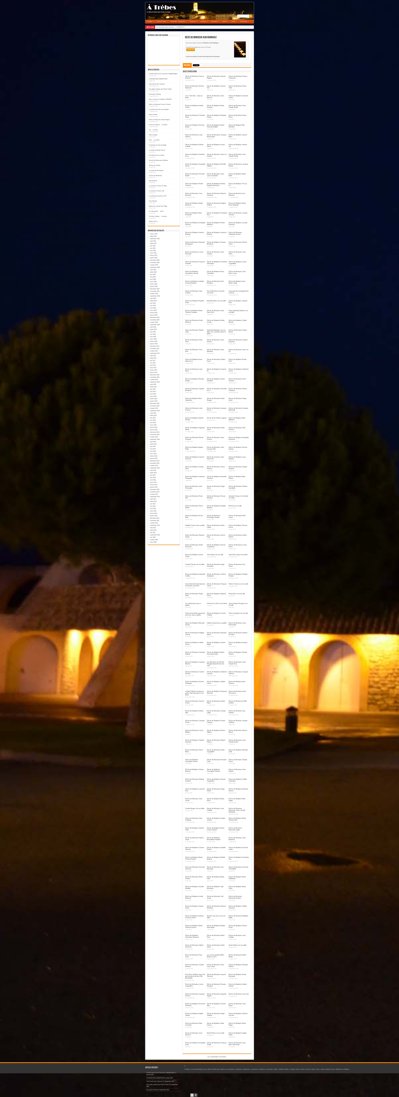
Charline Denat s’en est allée (194, 564)
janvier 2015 (153, 430)
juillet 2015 (153, 415)
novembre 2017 (154, 348)
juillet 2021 (153, 243)
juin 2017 (153, 360)
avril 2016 (153, 394)
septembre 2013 (155, 468)
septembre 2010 (155, 535)
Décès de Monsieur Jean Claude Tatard (237, 106)
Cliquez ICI (190, 49)
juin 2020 (153, 274)
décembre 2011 (154, 518)
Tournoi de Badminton (155, 175)
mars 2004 (153, 542)
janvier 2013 (153, 487)
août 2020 (153, 269)
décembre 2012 (154, 489)
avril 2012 (153, 508)
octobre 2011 (154, 523)
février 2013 (153, 484)
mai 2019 (153, 305)
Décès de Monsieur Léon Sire (239, 994)
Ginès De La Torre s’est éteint (217, 603)
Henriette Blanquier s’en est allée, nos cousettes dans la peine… (216, 331)
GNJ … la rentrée (154, 140)
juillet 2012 (153, 501)
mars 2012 (153, 511)
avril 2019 (153, 308)
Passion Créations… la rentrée (158, 124)
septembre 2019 (155, 296)
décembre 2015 (154, 403)
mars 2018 (153, 339)
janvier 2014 (153, 458)
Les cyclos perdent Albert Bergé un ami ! (215, 956)
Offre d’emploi (153, 135)
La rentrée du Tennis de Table (158, 186)
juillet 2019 (153, 301)
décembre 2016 (154, 375)
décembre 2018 (154, 317)
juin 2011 (152, 532)
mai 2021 (153, 248)
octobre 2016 (154, 379)
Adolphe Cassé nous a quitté (195, 525)
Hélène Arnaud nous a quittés (217, 623)
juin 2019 (153, 303)
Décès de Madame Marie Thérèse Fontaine (193, 311)
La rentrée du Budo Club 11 (157, 150)
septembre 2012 (155, 496)
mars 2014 (153, 453)
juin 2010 (153, 537)
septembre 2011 (155, 525)
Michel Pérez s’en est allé (215, 1033)
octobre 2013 (154, 465)
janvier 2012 (153, 516)
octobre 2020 (154, 265)
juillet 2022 (153, 236)
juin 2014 (153, 446)
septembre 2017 (155, 353)
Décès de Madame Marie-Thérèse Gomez (194, 926)
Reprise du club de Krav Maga (158, 206)
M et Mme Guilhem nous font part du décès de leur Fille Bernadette (195, 976)
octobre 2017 (154, 351)
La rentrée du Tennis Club (156, 191)
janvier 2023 (153, 234)
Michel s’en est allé (235, 506)
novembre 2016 (154, 377)
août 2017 (153, 355)
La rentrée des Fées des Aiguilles (159, 109)
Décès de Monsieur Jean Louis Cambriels (215, 174)
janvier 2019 (153, 315)
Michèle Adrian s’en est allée (216, 301)
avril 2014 (153, 451)
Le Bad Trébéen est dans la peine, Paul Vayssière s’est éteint (194, 693)
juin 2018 (153, 332)
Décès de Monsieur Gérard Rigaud (159, 119)
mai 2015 (153, 420)
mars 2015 (153, 425)
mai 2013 (153, 477)
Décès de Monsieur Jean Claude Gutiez (237, 741)
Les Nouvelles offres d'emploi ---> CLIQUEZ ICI (170, 27)
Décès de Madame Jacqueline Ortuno (191, 760)
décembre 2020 (154, 260)
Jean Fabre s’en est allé (215, 554)
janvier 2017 (153, 372)
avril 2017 (153, 365)
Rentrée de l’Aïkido (154, 165)
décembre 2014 (154, 432)
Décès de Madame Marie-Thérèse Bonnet (194, 858)
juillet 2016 (153, 387)
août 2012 (153, 499)
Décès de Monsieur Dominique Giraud (213, 516)
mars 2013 (153, 482)
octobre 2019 (154, 293)
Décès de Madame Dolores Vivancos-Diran (194, 916)
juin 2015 (153, 418)
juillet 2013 (153, 473)
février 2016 (153, 398)
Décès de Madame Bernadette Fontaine (213, 838)
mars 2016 (153, 396)
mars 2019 (153, 310)
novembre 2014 (154, 434)
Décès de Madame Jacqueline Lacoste (191, 272)
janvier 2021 (153, 258)
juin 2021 (153, 246)
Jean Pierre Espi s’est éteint (238, 554)
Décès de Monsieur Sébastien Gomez (235, 233)
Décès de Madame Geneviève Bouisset (192, 936)
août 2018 (153, 327)
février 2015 (153, 427)
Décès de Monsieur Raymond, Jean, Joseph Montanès (237, 810)
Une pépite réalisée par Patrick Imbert (160, 89)
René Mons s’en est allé (237, 594)
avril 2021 (153, 250)
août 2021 (153, 241)
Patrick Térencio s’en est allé (238, 584)
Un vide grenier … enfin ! (156, 211)
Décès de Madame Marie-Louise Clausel (216, 829)
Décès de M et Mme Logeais (217, 418)
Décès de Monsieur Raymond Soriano (235, 897)
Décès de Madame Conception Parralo (213, 770)
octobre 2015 (154, 408)
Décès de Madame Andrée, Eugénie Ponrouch (216, 184)
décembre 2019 (154, 289)
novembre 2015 (154, 406)
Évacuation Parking (155, 94)
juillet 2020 (153, 272)
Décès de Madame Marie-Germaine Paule (216, 653)
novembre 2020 (154, 262)
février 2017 (153, 370)
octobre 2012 (154, 494)
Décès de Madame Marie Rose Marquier (237, 204)
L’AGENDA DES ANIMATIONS (158, 79)
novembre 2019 (154, 291)
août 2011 (153, 527)
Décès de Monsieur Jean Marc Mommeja (237, 1043)
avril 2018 (153, 336)
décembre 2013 (154, 461)
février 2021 (153, 255)
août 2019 (153, 298)
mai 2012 (153, 506)
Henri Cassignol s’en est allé (238, 613)
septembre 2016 (155, 382)
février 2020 (153, 284)
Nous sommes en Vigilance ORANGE (160, 99)
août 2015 (153, 413)
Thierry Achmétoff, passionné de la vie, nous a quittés (195, 614)
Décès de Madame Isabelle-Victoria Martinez (194, 282)
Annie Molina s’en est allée (238, 945)
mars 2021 (153, 253)
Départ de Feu (153, 221)
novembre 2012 (154, 492)
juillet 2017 (153, 358)
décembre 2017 (154, 346)
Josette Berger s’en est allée (194, 808)
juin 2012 (153, 504)
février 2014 (153, 456)
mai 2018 (153, 334)
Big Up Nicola (153, 180)
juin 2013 (153, 475)
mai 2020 (153, 277)
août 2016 (153, 384)
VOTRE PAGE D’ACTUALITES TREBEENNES (163, 74)
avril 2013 (153, 480)
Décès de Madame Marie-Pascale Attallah (216, 126)
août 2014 (153, 441)
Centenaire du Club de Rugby (157, 145)
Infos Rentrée (153, 201)
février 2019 (153, 312)
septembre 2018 (155, 324)
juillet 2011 (153, 530)
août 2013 (153, 470)
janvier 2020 (153, 286)
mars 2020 (153, 281)
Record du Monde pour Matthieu (158, 160)
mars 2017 (153, 367)
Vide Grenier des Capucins (157, 84)
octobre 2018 (154, 322)
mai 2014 (153, 449)
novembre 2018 (154, 320)
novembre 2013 (154, 463)
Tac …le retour (153, 130)
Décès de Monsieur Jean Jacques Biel (215, 448)
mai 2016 (153, 391)
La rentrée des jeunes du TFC (158, 196)
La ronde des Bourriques (156, 170)
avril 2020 (153, 279)
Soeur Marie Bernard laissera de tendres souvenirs (195, 585)
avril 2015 (153, 422)
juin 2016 (153, 389)
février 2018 (153, 341)
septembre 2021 (155, 238)
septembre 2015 (155, 410)
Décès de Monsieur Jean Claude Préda (237, 155)
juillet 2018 (153, 329)
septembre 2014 (155, 439)
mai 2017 (153, 363)
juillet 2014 (153, 444)
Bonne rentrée (153, 114)
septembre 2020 (155, 267)
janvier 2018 (153, 344)
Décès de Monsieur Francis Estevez (160, 104)
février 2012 (153, 513)
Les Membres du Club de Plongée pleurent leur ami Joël (215, 663)
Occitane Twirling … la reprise (158, 216)
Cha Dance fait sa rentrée (156, 155)
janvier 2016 (153, 401)
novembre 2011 (154, 520)
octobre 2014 (154, 437)
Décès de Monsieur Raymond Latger (235, 829)
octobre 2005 (154, 539)
